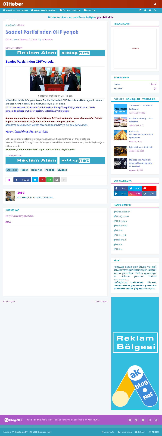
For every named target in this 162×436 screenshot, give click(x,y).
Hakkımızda (126, 431)
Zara (21, 193)
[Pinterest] (42, 179)
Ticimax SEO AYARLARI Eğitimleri (141, 107)
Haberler (36, 169)
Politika (49, 169)
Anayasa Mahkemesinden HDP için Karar (141, 134)
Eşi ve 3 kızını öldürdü (141, 147)
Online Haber (123, 211)
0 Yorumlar (47, 39)
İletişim (141, 431)
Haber (21, 25)
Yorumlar (148, 99)
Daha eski (101, 301)
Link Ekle (91, 10)
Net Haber (121, 221)
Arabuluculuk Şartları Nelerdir (141, 120)
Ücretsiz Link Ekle (71, 10)
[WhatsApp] (49, 179)
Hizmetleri (45, 10)
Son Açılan (133, 99)
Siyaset (62, 169)
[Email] (56, 179)
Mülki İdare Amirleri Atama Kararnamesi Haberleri (140, 163)
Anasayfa (109, 431)
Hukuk (119, 244)
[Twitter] (35, 179)
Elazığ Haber (122, 216)
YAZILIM (135, 88)
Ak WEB (135, 48)
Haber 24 (121, 235)
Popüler (119, 99)
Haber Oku (121, 225)
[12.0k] (149, 188)
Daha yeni (10, 301)
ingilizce (32, 426)
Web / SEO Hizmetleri (16, 10)
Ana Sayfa (11, 25)
